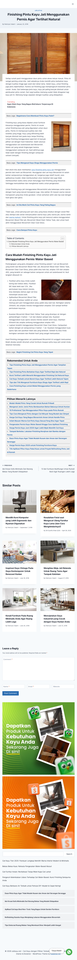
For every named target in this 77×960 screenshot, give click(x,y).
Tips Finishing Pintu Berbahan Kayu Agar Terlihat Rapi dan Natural (37, 372)
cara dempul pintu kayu (27, 230)
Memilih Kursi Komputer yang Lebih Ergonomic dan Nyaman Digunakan (18, 520)
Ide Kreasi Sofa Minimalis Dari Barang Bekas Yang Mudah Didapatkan (17, 469)
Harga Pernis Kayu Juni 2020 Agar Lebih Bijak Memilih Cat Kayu (36, 428)
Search (69, 854)
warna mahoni (15, 217)
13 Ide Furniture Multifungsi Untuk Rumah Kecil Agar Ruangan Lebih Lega (58, 469)
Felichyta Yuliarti (9, 24)
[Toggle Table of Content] (61, 238)
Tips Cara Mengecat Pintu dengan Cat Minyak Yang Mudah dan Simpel (39, 414)
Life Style (38, 10)
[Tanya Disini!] (68, 952)
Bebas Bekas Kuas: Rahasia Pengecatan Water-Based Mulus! (27, 866)
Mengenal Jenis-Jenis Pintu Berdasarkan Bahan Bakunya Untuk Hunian (39, 407)
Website (56, 687)
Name (6, 687)
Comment (8, 659)
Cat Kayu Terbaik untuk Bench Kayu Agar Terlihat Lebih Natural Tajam (38, 379)
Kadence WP (56, 954)
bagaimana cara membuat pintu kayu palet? (35, 116)
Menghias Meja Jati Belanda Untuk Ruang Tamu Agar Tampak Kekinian (57, 571)
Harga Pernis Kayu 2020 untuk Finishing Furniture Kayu (33, 445)
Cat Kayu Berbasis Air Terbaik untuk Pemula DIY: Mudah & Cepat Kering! (31, 886)
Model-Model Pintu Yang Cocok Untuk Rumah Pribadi (31, 403)
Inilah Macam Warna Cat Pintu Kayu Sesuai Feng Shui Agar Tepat (36, 421)
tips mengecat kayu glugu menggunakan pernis (37, 163)
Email (31, 687)
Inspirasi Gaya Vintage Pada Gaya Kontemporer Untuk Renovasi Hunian (19, 571)
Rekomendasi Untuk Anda (20, 244)
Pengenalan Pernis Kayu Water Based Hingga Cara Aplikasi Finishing (38, 424)
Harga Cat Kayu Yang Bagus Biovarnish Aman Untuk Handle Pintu (37, 417)
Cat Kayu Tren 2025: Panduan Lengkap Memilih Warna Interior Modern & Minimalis (35, 861)
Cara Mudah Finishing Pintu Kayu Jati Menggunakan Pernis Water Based (36, 241)
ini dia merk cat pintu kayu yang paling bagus (36, 205)
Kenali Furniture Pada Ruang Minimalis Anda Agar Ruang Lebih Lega (19, 619)
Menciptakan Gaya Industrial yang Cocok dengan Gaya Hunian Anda (57, 619)
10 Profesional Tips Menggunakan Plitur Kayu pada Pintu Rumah (36, 410)
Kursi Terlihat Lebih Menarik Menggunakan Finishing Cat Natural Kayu (39, 375)
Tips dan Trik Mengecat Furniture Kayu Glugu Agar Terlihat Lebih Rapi (38, 382)
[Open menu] (73, 4)
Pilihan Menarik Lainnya (20, 246)
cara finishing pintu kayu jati (42, 170)
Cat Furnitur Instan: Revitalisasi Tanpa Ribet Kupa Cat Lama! (26, 872)
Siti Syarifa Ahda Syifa (53, 530)
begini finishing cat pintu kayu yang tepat (35, 352)
